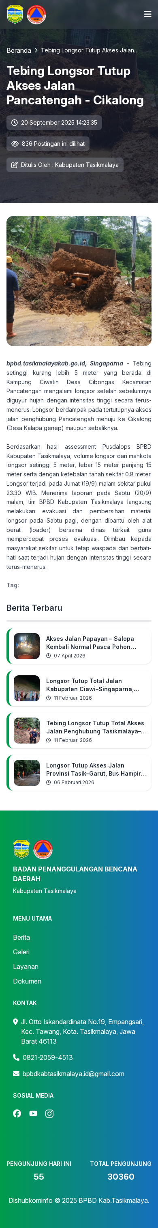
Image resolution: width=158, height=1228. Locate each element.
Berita (21, 937)
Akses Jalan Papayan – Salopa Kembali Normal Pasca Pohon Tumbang (90, 643)
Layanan (25, 966)
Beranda (18, 50)
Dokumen (27, 981)
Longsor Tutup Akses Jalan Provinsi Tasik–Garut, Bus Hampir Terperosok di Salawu (93, 770)
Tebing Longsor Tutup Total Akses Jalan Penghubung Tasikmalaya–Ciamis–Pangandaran (95, 727)
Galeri (21, 952)
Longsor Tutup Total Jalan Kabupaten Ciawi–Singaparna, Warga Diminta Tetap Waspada (90, 685)
